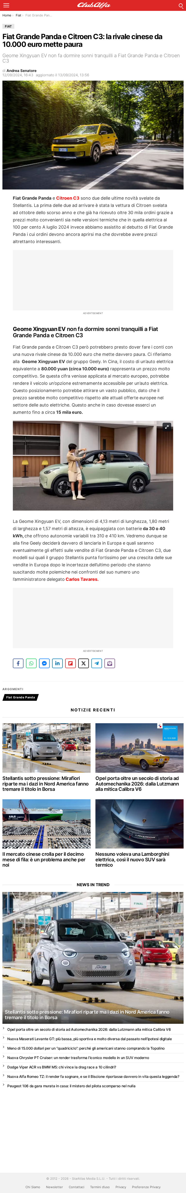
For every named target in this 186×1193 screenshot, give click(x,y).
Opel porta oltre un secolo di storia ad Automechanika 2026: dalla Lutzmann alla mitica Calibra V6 (137, 783)
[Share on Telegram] (96, 663)
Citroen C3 (67, 198)
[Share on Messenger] (44, 663)
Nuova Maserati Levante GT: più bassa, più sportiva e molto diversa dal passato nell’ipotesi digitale (89, 1039)
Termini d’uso (100, 1187)
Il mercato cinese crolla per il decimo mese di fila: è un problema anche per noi (43, 859)
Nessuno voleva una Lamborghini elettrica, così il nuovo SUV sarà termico (132, 859)
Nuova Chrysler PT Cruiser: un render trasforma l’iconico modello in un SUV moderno (78, 1057)
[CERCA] (181, 5)
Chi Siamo (32, 1187)
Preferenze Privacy (146, 1187)
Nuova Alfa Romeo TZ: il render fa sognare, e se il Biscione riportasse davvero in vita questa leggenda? (93, 1076)
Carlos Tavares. (82, 579)
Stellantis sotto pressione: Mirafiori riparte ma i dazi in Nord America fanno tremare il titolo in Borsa (45, 783)
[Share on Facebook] (18, 663)
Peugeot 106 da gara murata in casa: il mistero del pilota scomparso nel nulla (71, 1086)
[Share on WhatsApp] (31, 663)
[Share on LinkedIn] (57, 663)
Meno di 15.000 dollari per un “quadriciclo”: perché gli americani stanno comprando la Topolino (86, 1048)
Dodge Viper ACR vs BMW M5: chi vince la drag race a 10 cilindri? (61, 1067)
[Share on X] (83, 663)
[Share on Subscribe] (109, 663)
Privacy (121, 1187)
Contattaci (76, 1187)
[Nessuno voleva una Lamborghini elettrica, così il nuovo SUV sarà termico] (139, 824)
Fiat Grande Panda (20, 697)
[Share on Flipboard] (70, 663)
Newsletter (54, 1187)
